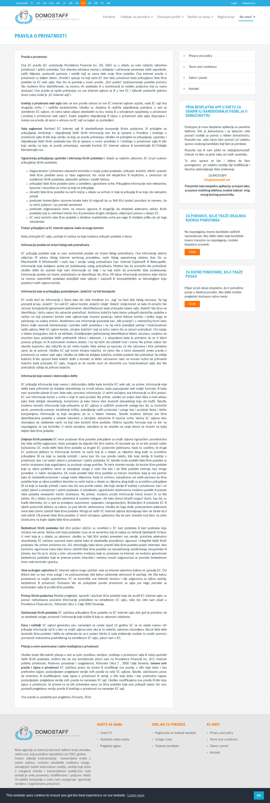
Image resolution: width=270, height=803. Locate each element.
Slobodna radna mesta (114, 739)
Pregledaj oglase (110, 746)
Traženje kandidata (167, 746)
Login (234, 3)
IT (32, 3)
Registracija (249, 3)
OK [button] (259, 795)
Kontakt (194, 88)
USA (51, 3)
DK (58, 3)
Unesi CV (106, 733)
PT (102, 3)
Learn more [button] (135, 795)
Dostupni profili (168, 17)
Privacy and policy (200, 56)
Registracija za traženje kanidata (175, 733)
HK (96, 3)
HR (71, 3)
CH (38, 3)
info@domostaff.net (217, 180)
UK (44, 3)
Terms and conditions (203, 67)
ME (83, 3)
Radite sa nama (199, 17)
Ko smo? (246, 17)
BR (108, 3)
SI (64, 3)
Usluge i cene (163, 739)
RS (77, 3)
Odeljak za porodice (135, 17)
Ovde (192, 252)
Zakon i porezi (198, 77)
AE (89, 3)
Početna (109, 17)
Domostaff (22, 3)
